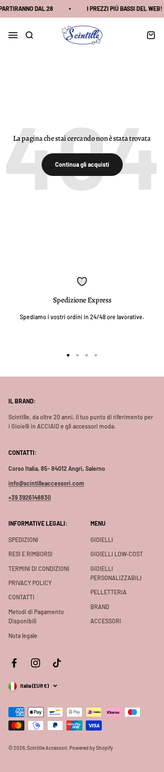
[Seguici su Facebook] (14, 663)
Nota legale (22, 635)
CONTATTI (21, 597)
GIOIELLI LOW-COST (116, 554)
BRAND (99, 606)
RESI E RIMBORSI (30, 554)
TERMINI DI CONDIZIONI (38, 568)
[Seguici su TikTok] (57, 663)
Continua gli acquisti (82, 164)
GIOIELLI (101, 539)
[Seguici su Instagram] (35, 663)
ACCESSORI (105, 621)
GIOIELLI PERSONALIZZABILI (116, 573)
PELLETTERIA (108, 592)
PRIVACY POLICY (30, 582)
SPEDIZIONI (23, 539)
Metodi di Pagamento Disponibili (36, 616)
